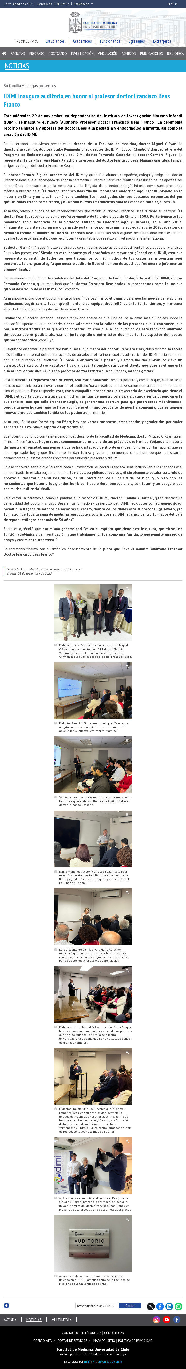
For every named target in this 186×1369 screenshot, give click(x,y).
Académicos (82, 41)
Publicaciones (151, 53)
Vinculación (107, 53)
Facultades (81, 3)
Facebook (160, 1306)
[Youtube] (166, 1319)
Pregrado (37, 53)
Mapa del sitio (104, 1341)
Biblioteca (175, 53)
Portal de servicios (72, 1341)
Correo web (44, 3)
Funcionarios (110, 41)
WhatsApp (178, 1306)
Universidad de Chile (18, 3)
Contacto (70, 1333)
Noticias (17, 65)
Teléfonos (89, 1333)
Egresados (136, 41)
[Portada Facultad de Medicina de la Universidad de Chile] (93, 23)
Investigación (82, 53)
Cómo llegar (114, 1333)
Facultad (18, 53)
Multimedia (61, 1319)
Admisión (129, 53)
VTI (94, 1361)
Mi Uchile (63, 3)
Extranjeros (162, 41)
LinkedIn (169, 1306)
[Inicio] (4, 53)
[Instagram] (156, 1319)
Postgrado (58, 53)
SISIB (87, 1361)
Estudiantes (55, 41)
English (173, 3)
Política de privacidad (135, 1341)
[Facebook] (176, 1319)
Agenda (10, 1319)
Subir (6, 1310)
